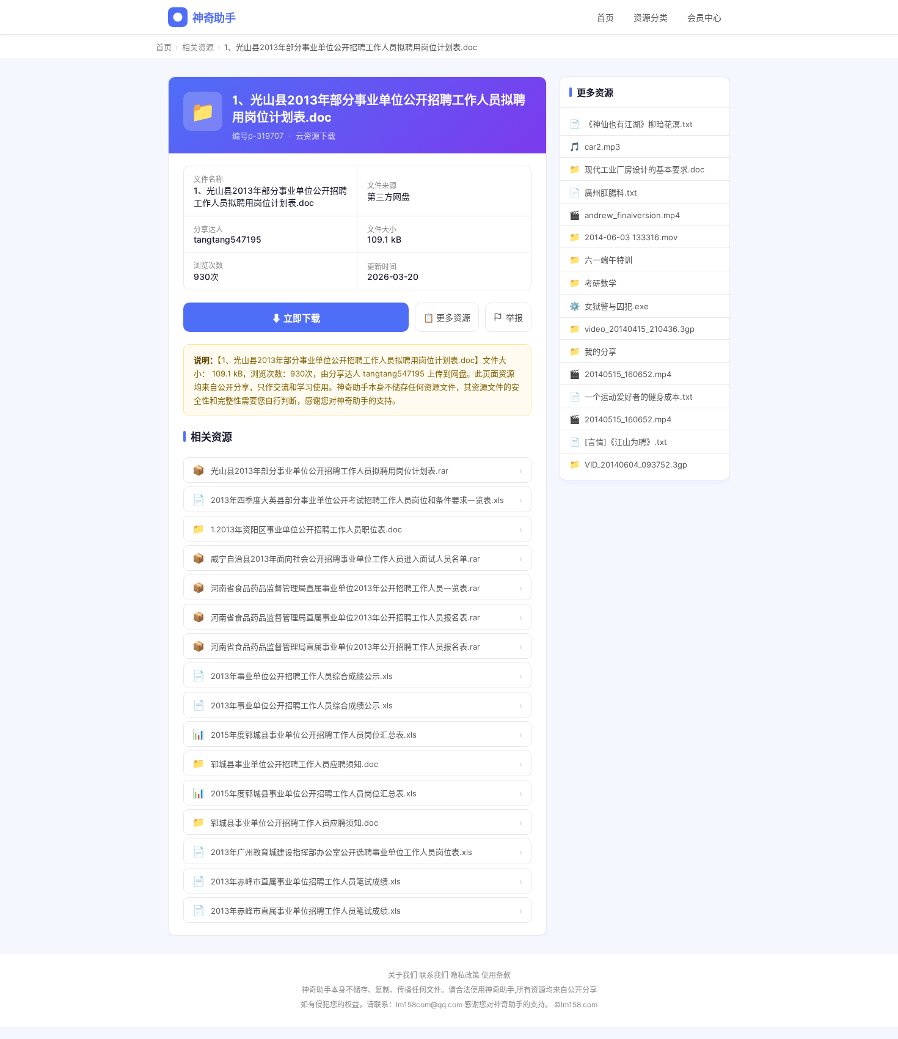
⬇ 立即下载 (296, 318)
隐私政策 (465, 975)
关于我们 (402, 975)
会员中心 (704, 17)
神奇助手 (214, 18)
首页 (605, 17)
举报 (514, 317)
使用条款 (496, 975)
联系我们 (433, 975)
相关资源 (198, 47)
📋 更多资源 (446, 317)
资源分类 (650, 17)
